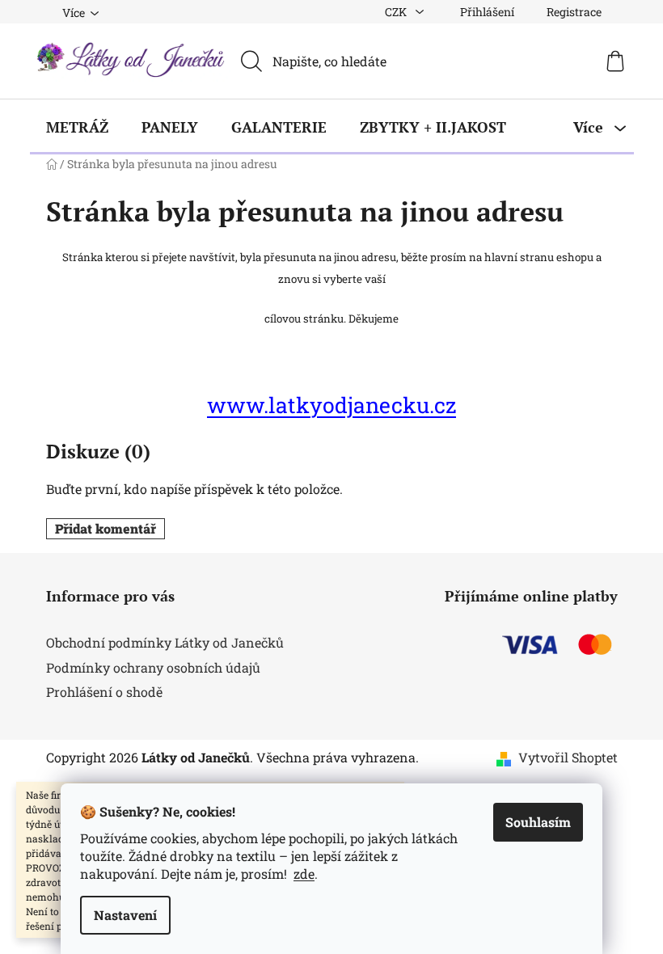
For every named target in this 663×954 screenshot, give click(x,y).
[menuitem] (77, 126)
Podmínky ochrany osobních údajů (153, 667)
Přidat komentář (105, 528)
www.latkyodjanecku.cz (331, 404)
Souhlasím (538, 821)
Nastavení (125, 914)
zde (304, 873)
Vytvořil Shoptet (568, 757)
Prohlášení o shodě (104, 691)
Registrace (574, 11)
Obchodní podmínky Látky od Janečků (165, 642)
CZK (397, 11)
